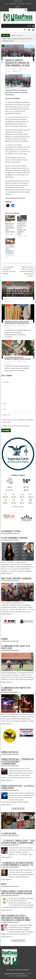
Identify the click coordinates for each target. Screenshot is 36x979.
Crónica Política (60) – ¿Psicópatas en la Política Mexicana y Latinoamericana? (17, 761)
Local (3, 45)
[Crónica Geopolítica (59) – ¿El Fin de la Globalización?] (4, 795)
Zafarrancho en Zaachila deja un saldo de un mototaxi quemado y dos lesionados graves (21, 228)
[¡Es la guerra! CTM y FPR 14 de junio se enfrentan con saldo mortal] (10, 241)
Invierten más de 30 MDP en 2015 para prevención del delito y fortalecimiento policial (27, 271)
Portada (8, 282)
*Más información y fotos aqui (15, 198)
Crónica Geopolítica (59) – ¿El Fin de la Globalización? (17, 787)
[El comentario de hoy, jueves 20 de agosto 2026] (17, 662)
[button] (29, 26)
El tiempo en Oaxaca (18, 506)
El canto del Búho (8, 833)
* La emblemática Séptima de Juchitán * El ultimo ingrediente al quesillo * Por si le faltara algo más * (17, 864)
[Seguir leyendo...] (6, 682)
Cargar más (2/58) (18, 808)
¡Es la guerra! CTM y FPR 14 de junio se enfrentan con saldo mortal (9, 249)
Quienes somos (12, 3)
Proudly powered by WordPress (15, 974)
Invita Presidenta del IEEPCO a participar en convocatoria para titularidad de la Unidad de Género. (16, 917)
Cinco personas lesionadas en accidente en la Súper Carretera (9, 270)
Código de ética (21, 3)
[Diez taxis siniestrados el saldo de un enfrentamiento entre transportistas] (10, 218)
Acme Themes (23, 976)
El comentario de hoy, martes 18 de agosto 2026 (16, 689)
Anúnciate (18, 6)
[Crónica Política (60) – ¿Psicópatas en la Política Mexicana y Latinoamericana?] (4, 771)
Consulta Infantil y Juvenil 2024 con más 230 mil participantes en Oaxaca (16, 892)
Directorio (28, 3)
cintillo (18, 71)
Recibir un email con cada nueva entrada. (16, 426)
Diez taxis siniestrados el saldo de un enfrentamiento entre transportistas (10, 227)
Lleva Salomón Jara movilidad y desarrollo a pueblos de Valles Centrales (17, 358)
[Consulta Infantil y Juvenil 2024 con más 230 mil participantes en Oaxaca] (4, 901)
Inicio (6, 3)
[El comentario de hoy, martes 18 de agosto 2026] (17, 703)
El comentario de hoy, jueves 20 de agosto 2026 (15, 647)
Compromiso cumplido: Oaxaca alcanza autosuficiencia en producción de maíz (16, 322)
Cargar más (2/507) (18, 940)
